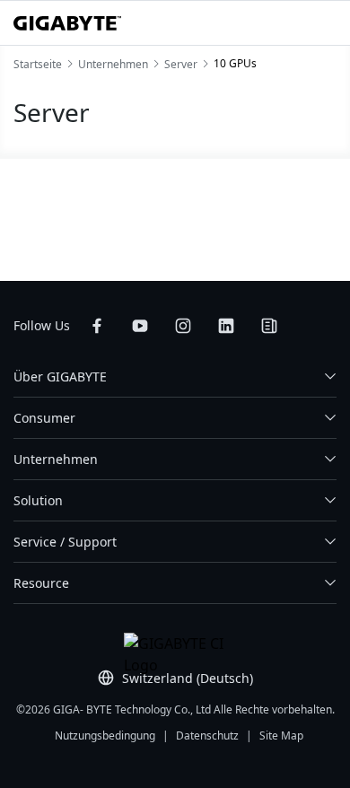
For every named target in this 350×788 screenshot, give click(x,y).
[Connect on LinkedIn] (226, 326)
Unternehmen (55, 459)
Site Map (281, 735)
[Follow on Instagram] (183, 326)
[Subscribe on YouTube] (140, 326)
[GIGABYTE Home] (67, 23)
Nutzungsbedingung (105, 735)
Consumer (44, 417)
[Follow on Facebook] (97, 326)
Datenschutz (207, 735)
